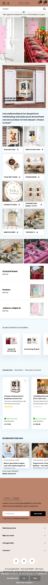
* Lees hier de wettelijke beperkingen (15, 518)
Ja (24, 578)
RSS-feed (39, 569)
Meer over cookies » (24, 583)
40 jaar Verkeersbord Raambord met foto (13, 397)
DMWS (31, 569)
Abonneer (38, 513)
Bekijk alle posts (9, 473)
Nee (35, 578)
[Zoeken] (44, 9)
